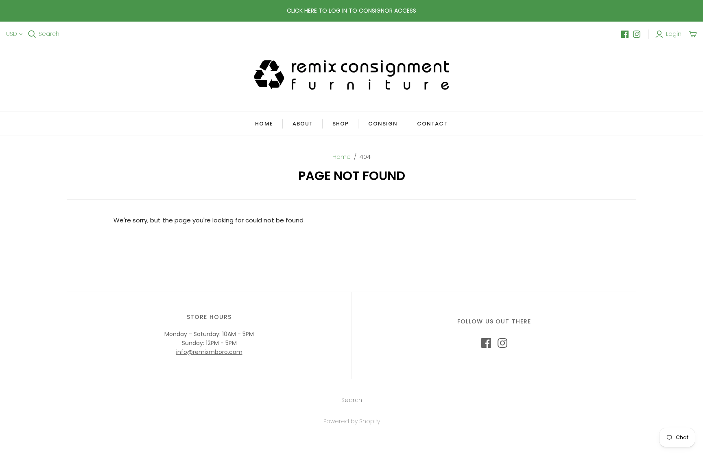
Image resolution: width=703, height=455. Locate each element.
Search (49, 34)
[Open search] (32, 34)
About (303, 123)
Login (673, 34)
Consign (382, 123)
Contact (432, 123)
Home (264, 123)
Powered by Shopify (351, 421)
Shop (340, 123)
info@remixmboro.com (209, 352)
